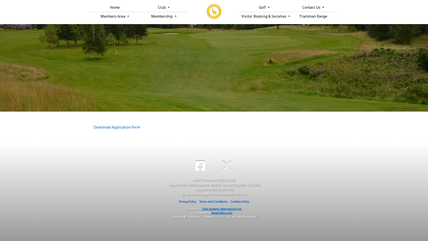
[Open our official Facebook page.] (200, 166)
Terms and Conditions (213, 202)
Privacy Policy (187, 202)
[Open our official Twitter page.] (227, 166)
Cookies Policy (239, 202)
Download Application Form (117, 127)
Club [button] (162, 7)
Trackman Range (313, 16)
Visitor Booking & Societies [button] (264, 16)
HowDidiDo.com (222, 213)
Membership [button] (162, 16)
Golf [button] (263, 7)
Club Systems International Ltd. (222, 209)
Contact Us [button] (311, 7)
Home (115, 7)
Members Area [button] (113, 16)
